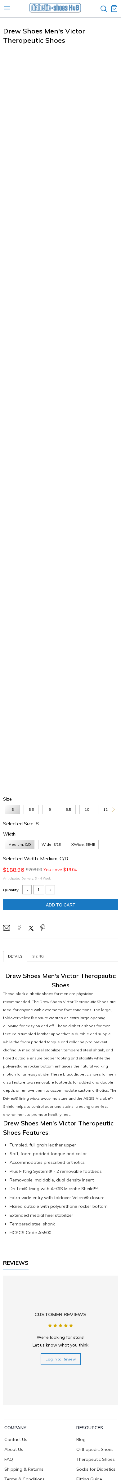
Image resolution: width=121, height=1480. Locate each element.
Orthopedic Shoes (95, 1449)
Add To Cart (60, 904)
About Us (13, 1449)
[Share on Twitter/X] (31, 929)
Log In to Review (61, 1359)
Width (9, 834)
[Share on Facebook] (19, 928)
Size (7, 799)
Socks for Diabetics (95, 1469)
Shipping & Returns (23, 1469)
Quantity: (11, 890)
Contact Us (15, 1439)
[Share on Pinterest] (43, 928)
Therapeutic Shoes (95, 1459)
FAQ (8, 1459)
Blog (81, 1439)
